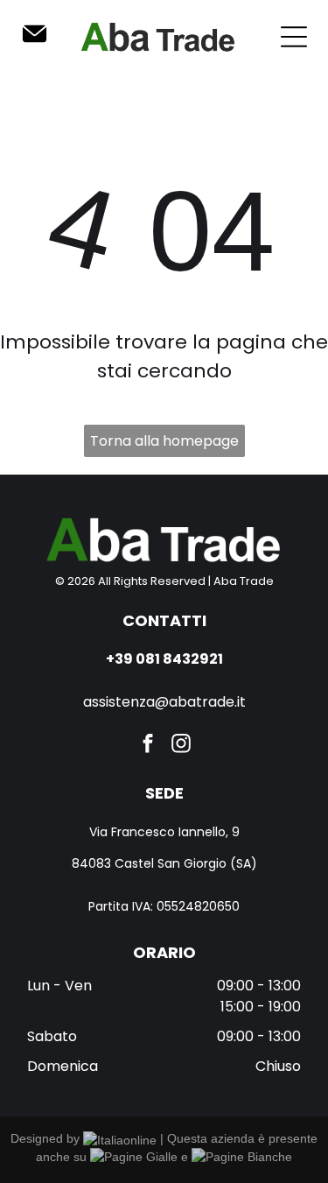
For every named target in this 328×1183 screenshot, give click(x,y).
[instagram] (180, 746)
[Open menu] (294, 37)
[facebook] (147, 746)
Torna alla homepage (164, 441)
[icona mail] (34, 42)
